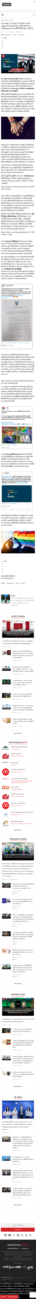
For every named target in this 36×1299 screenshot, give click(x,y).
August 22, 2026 (17, 1065)
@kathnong (6, 246)
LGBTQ (17, 583)
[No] (19, 1297)
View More (17, 830)
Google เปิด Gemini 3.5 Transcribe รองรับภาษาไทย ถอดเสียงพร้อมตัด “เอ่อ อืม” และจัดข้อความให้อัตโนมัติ (23, 708)
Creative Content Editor (18, 769)
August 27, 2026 (17, 687)
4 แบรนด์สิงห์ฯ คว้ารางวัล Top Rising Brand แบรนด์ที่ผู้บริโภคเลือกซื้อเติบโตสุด (23, 1159)
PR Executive (15, 787)
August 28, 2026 (7, 646)
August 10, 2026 (17, 891)
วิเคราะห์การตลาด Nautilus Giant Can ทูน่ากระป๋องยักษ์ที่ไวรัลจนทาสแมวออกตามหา (22, 901)
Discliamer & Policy (6, 1279)
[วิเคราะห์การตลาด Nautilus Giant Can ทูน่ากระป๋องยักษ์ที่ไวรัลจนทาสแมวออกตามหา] (6, 900)
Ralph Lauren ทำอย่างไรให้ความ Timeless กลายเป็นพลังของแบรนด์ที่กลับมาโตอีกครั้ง (23, 1074)
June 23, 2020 (6, 31)
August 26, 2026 (17, 1050)
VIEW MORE (17, 733)
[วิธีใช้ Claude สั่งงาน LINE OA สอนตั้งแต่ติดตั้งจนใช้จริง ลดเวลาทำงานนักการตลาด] (6, 951)
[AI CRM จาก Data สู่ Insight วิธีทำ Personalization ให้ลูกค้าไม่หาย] (6, 695)
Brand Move (5, 20)
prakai (13, 31)
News (11, 20)
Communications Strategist (19, 779)
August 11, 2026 (17, 957)
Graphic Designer (16, 753)
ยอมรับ (3, 1297)
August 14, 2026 (7, 879)
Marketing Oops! (6, 1277)
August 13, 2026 (17, 924)
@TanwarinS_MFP (8, 271)
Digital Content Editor (17, 794)
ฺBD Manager (15, 763)
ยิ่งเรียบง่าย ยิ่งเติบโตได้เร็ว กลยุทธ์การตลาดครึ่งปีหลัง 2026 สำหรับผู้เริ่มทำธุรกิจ (23, 721)
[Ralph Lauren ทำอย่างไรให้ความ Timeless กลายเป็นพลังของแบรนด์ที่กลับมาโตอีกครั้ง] (6, 1073)
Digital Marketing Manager (19, 747)
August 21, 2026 (17, 941)
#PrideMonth (10, 583)
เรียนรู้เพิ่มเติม (12, 1297)
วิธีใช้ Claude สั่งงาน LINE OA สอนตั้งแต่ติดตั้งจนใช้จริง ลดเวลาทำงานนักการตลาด (23, 952)
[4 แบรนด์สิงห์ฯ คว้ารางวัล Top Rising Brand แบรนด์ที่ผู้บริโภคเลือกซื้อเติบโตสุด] (6, 1158)
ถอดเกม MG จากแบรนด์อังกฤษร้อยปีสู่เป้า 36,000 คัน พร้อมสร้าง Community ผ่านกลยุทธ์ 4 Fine (23, 886)
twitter (23, 583)
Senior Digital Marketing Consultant (22, 812)
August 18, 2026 (17, 906)
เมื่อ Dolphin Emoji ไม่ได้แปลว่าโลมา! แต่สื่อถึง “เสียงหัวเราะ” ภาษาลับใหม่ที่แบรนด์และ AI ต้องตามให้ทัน (23, 669)
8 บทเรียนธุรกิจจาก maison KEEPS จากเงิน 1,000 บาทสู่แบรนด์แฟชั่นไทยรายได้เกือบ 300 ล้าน (22, 683)
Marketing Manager (17, 821)
